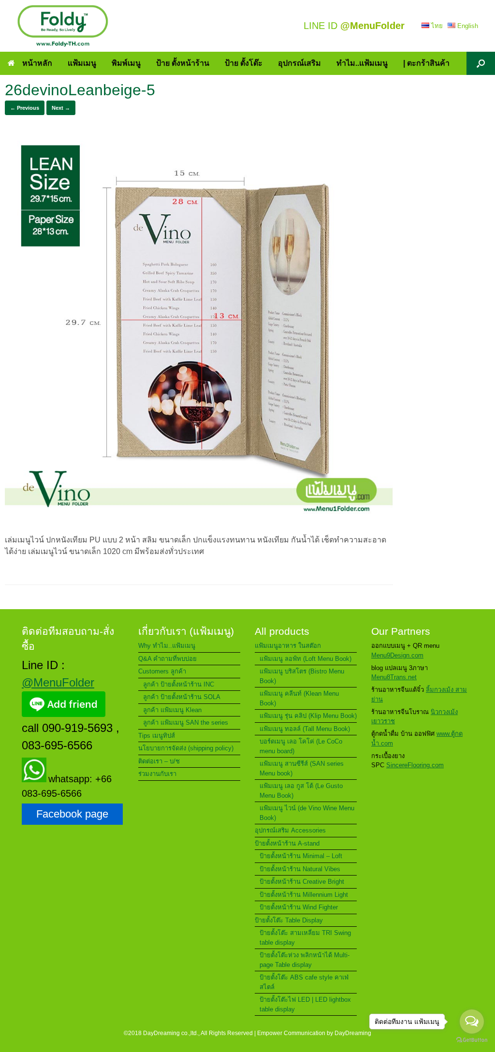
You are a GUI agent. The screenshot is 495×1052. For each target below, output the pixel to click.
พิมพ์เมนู (126, 63)
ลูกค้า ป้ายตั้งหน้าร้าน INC (178, 684)
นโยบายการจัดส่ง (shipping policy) (185, 748)
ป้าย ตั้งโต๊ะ (243, 63)
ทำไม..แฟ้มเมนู (362, 63)
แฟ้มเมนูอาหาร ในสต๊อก (288, 645)
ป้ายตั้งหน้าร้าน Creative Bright (302, 881)
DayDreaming (353, 1033)
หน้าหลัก (37, 63)
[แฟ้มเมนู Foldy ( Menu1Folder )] (63, 26)
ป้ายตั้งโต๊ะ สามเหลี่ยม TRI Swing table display (305, 937)
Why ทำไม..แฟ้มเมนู (166, 645)
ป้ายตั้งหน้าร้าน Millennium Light (304, 894)
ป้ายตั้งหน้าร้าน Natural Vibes (300, 869)
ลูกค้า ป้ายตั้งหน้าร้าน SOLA (181, 697)
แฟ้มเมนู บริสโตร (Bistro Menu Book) (302, 676)
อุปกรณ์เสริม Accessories (290, 830)
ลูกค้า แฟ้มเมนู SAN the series (185, 722)
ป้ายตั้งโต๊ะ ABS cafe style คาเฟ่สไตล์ (304, 982)
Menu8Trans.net (394, 677)
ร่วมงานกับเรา (157, 773)
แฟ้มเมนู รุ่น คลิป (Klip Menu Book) (308, 715)
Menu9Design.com (397, 655)
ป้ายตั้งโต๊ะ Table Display (289, 920)
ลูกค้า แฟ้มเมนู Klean (172, 710)
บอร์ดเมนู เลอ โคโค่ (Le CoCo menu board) (301, 746)
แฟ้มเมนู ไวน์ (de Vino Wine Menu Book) (307, 812)
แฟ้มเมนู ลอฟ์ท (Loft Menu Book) (305, 658)
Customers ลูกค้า (162, 671)
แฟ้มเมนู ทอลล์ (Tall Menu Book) (305, 728)
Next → (61, 108)
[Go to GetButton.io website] (471, 1041)
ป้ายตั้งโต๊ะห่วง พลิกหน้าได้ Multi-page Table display (304, 959)
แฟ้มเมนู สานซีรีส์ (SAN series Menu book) (302, 768)
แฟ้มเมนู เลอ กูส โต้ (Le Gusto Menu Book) (301, 790)
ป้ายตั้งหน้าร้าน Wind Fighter (299, 907)
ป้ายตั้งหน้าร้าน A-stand (287, 843)
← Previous (24, 108)
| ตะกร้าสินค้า (426, 63)
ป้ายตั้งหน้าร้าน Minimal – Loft (301, 856)
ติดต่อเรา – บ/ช (159, 761)
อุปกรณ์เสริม (299, 63)
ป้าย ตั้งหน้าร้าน (182, 63)
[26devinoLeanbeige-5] (199, 520)
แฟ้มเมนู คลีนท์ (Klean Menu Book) (299, 698)
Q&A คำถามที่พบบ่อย (167, 658)
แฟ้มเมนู (82, 63)
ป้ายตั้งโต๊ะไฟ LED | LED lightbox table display (305, 1004)
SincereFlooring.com (415, 765)
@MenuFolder (58, 682)
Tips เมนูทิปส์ (156, 735)
